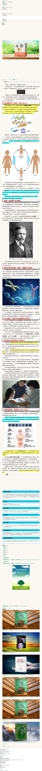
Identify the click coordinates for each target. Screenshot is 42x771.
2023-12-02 (4, 698)
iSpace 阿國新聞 (7, 746)
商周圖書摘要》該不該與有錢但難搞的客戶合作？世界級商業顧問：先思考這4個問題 (17, 674)
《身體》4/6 (5, 550)
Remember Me (3, 755)
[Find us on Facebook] (0, 769)
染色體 (21, 511)
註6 (37, 216)
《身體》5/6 (5, 552)
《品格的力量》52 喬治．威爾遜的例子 (9, 719)
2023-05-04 (4, 675)
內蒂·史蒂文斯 (34, 518)
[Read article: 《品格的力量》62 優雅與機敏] (21, 687)
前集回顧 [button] (5, 81)
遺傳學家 (34, 510)
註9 (21, 456)
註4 (4, 136)
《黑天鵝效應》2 (6, 557)
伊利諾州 (29, 540)
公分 (27, 541)
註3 (32, 105)
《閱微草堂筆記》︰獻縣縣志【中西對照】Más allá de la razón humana (18, 563)
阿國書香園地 (4, 0)
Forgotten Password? (3, 757)
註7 (18, 335)
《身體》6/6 (5, 554)
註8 (27, 450)
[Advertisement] (21, 32)
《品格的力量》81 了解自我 (7, 630)
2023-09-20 (4, 720)
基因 (21, 525)
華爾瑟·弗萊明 (27, 105)
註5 (10, 190)
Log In (1, 763)
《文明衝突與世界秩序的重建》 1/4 (8, 652)
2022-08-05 (4, 653)
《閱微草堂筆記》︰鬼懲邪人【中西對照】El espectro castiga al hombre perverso (20, 559)
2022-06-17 (4, 20)
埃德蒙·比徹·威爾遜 (9, 511)
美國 (32, 510)
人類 (36, 540)
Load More (4, 744)
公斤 (34, 541)
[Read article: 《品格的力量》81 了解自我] (21, 619)
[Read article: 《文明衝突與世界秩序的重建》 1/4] (21, 642)
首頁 (3, 745)
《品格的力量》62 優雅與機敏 (7, 697)
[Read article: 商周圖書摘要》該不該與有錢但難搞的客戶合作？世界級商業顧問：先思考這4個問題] (21, 664)
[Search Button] (9, 765)
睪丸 (31, 525)
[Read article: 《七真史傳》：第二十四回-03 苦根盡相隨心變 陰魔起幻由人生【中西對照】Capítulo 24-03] (21, 731)
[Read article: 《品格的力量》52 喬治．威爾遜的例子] (21, 709)
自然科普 (4, 21)
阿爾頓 (32, 540)
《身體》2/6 (5, 548)
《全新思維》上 (5, 561)
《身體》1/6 (5, 546)
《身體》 (4, 556)
